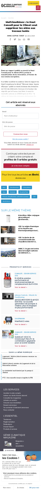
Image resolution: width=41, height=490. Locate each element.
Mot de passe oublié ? (20, 139)
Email (4, 111)
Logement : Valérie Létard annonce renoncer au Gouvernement (20, 357)
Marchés (11, 18)
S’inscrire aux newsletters (12, 403)
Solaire (12, 192)
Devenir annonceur (10, 405)
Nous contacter (8, 410)
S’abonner (33, 3)
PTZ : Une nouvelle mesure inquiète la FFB (18, 378)
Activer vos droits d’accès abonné (15, 395)
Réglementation (9, 422)
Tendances (7, 419)
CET (34, 196)
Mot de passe (7, 122)
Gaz (4, 192)
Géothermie (14, 187)
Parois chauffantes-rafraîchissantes (15, 196)
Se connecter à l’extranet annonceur (16, 407)
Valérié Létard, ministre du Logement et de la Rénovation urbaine (19, 364)
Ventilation (6, 201)
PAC (4, 187)
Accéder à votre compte (12, 393)
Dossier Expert (8, 427)
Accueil (3, 18)
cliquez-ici (30, 144)
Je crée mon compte (20, 166)
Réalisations (7, 424)
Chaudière (27, 187)
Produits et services (10, 429)
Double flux (24, 192)
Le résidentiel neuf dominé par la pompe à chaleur (18, 371)
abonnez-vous (20, 178)
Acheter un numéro (10, 400)
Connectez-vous (20, 134)
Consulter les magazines (12, 398)
